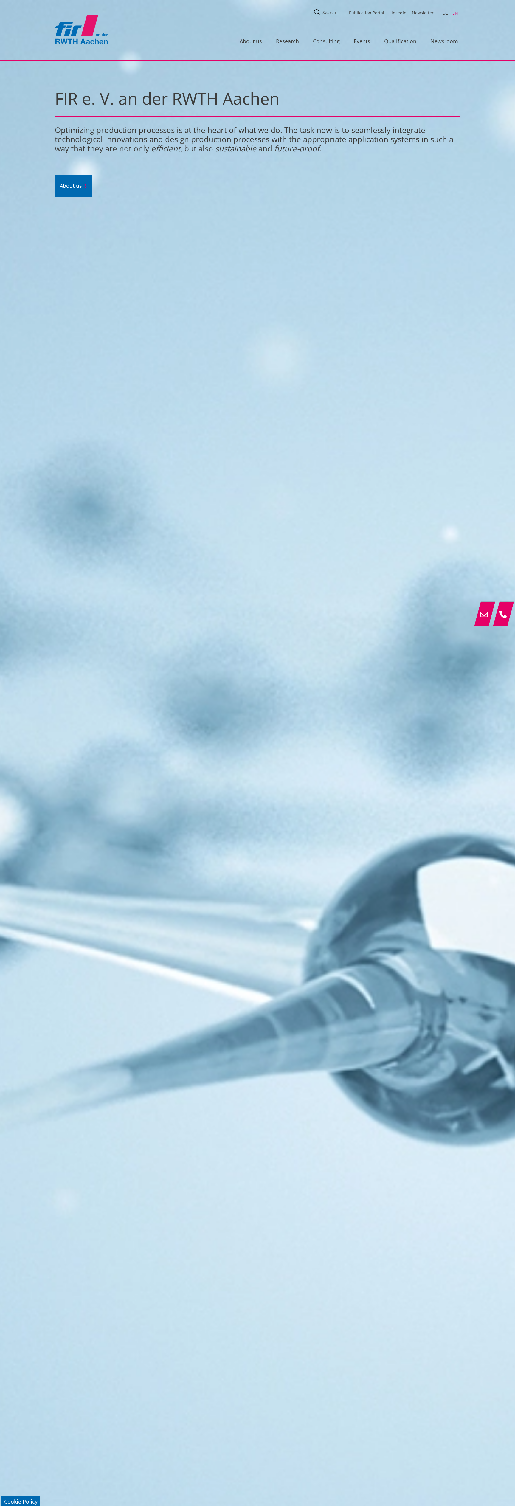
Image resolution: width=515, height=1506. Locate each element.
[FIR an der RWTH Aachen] (81, 29)
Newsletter (423, 12)
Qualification (400, 41)
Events (362, 41)
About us (251, 41)
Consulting (326, 41)
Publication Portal (366, 12)
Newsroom (444, 41)
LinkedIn (398, 12)
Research (287, 41)
